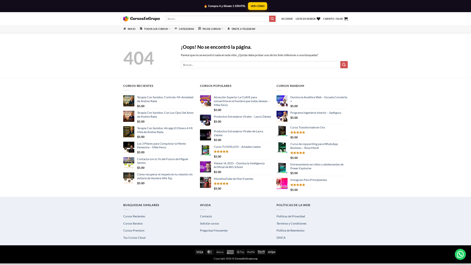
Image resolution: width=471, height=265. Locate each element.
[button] (287, 18)
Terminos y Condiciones (292, 223)
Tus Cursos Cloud (134, 237)
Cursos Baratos (133, 223)
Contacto (206, 216)
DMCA (281, 237)
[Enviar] (272, 19)
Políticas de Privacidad (291, 216)
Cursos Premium (133, 230)
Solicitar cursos (209, 223)
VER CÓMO (258, 6)
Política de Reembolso (290, 230)
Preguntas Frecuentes (214, 230)
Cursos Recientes (134, 216)
